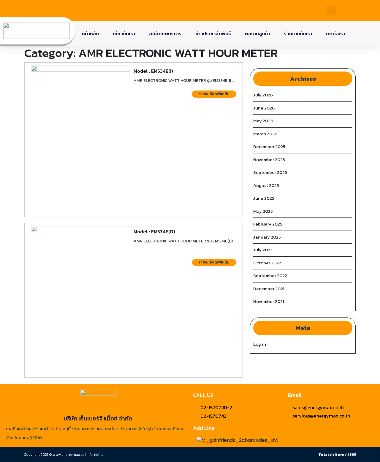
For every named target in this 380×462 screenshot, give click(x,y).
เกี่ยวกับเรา (124, 33)
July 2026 (263, 94)
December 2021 (268, 288)
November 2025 (269, 159)
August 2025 (266, 185)
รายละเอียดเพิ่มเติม (217, 94)
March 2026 (265, 133)
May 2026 (263, 120)
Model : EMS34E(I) (153, 70)
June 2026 (264, 107)
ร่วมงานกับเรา (298, 33)
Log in (259, 344)
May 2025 (263, 211)
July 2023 (263, 249)
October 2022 (267, 262)
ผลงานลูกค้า (257, 33)
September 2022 (270, 275)
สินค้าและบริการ (165, 33)
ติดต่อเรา (335, 33)
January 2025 (267, 237)
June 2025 (263, 198)
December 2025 (269, 146)
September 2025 (270, 172)
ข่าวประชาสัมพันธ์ (213, 33)
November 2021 (268, 301)
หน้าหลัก (90, 33)
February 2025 (267, 223)
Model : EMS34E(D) (154, 231)
